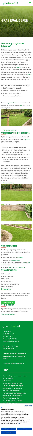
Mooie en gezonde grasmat (11, 391)
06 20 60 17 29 (12, 339)
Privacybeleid (28, 405)
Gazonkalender (15, 260)
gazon (29, 74)
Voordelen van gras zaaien (11, 398)
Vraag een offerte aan (10, 130)
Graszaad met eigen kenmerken (12, 383)
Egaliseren (27, 139)
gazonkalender (12, 103)
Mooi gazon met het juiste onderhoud (14, 393)
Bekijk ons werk (8, 302)
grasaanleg (19, 257)
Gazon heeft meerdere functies (12, 400)
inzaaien (18, 67)
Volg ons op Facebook (8, 314)
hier (21, 105)
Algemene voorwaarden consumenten (14, 353)
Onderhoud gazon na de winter (12, 395)
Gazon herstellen (8, 378)
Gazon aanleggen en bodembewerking (14, 376)
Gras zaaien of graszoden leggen (13, 386)
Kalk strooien (7, 381)
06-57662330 (10, 336)
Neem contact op (8, 183)
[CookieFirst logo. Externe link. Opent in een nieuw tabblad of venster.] (2, 407)
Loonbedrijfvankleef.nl (17, 363)
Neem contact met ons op (17, 267)
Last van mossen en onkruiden (12, 388)
